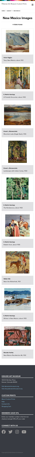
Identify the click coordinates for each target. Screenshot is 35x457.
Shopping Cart (6, 406)
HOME (3, 10)
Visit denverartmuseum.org (10, 386)
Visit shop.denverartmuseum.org (12, 388)
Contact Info (6, 404)
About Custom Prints (8, 399)
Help (3, 401)
